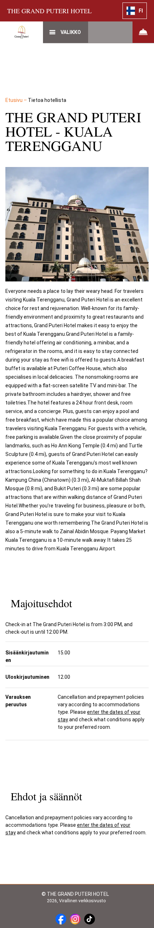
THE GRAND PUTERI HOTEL (49, 10)
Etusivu (14, 100)
